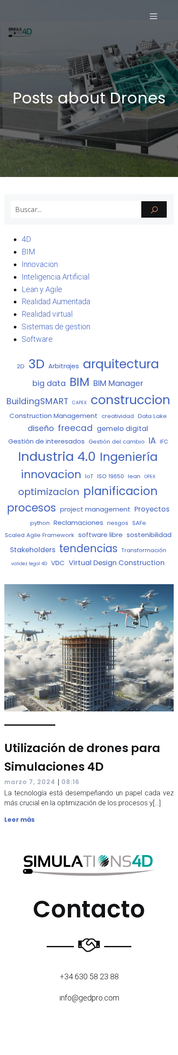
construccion (130, 399)
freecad (75, 428)
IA (152, 441)
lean (134, 476)
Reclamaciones (78, 522)
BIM (28, 251)
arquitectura (121, 364)
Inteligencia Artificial (55, 276)
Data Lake (152, 416)
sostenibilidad (149, 534)
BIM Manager (118, 383)
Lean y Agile (42, 289)
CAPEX (79, 402)
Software (37, 339)
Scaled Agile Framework (39, 535)
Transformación (143, 550)
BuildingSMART (37, 401)
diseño (41, 428)
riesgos (117, 523)
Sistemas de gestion (56, 326)
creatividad (118, 416)
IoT (89, 476)
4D (26, 239)
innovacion (51, 474)
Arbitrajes (63, 365)
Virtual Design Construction (117, 563)
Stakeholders (32, 550)
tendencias (88, 548)
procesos (31, 507)
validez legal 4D (29, 563)
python (40, 523)
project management (95, 509)
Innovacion (40, 264)
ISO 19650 (110, 476)
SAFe (139, 523)
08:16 (70, 782)
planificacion (120, 491)
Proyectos (151, 509)
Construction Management (54, 415)
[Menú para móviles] (153, 16)
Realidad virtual (47, 313)
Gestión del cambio (117, 441)
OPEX (150, 476)
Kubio (116, 1039)
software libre (100, 534)
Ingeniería (129, 457)
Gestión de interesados (46, 441)
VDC (58, 562)
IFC (164, 441)
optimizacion (48, 492)
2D (21, 366)
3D (36, 364)
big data (49, 383)
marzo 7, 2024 (29, 782)
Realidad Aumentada (56, 301)
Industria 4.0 (57, 456)
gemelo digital (122, 429)
